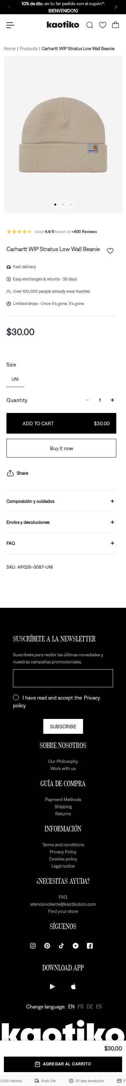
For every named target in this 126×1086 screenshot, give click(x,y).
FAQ (10, 543)
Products (28, 48)
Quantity (17, 400)
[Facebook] (90, 946)
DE (90, 1006)
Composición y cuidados (30, 501)
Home (10, 48)
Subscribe (63, 726)
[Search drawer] (89, 25)
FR (81, 1006)
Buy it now (61, 448)
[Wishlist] (102, 25)
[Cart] (115, 25)
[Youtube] (75, 946)
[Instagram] (33, 946)
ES (99, 1006)
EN (71, 1006)
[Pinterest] (47, 946)
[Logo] (63, 25)
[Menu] (10, 25)
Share (22, 473)
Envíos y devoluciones (27, 522)
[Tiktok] (61, 946)
